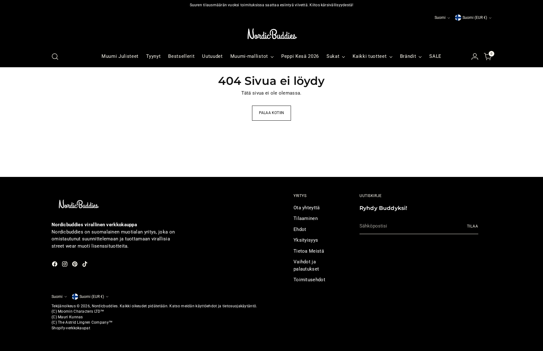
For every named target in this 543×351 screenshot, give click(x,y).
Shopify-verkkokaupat (71, 328)
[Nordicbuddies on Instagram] (65, 265)
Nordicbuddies (105, 306)
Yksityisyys (305, 240)
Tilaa (472, 226)
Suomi (440, 17)
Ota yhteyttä (306, 208)
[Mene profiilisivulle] (475, 56)
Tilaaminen (305, 218)
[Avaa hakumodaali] (55, 56)
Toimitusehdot (309, 279)
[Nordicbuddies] (271, 34)
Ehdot (299, 229)
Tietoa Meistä (308, 251)
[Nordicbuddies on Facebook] (55, 265)
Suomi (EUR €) (475, 17)
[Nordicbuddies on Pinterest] (75, 265)
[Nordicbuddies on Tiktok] (85, 265)
